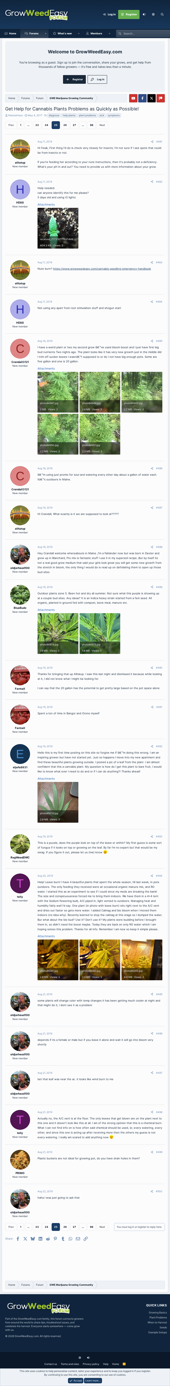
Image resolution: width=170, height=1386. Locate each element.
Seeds (163, 1327)
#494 (159, 875)
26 (65, 125)
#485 (159, 340)
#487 (159, 507)
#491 (159, 707)
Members (96, 33)
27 (74, 125)
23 (37, 125)
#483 (159, 262)
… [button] (28, 125)
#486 (159, 468)
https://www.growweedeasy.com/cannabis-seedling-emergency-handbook (102, 268)
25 (55, 125)
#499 (159, 1152)
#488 (159, 546)
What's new (65, 33)
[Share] (152, 141)
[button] (153, 14)
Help (105, 1364)
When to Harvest (157, 1322)
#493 (159, 836)
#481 (159, 141)
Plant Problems (158, 1317)
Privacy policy (91, 1364)
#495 (159, 994)
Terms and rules (70, 1364)
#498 (159, 1112)
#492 (159, 746)
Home (12, 33)
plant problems (87, 115)
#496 (159, 1033)
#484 (159, 301)
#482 (159, 181)
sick (102, 115)
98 (91, 125)
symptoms (114, 115)
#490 (159, 667)
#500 (159, 1191)
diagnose (54, 115)
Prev (11, 125)
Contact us (50, 1364)
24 (46, 125)
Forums (34, 33)
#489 (159, 587)
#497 (159, 1072)
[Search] (162, 14)
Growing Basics (158, 1312)
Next (102, 125)
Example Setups (157, 1332)
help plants (69, 115)
